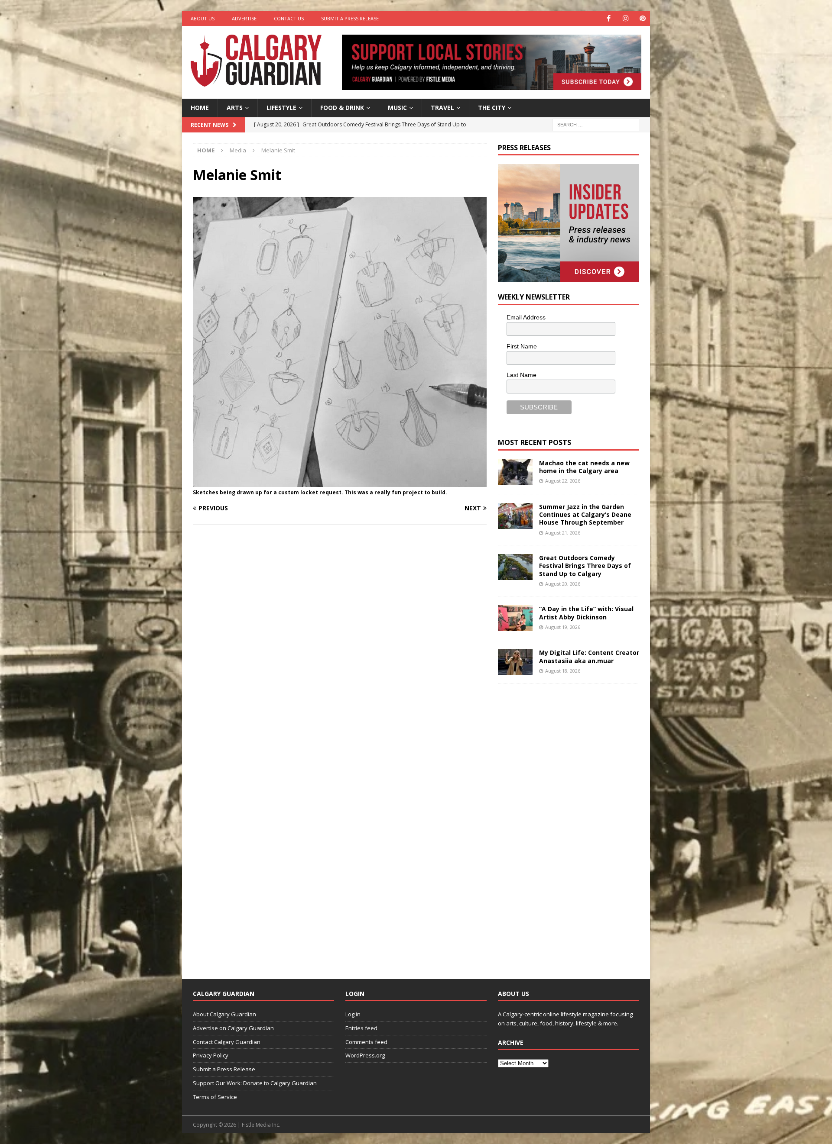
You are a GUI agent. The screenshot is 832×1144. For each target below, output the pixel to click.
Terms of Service (215, 1097)
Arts (235, 107)
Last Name (521, 374)
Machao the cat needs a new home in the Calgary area (584, 467)
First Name (522, 346)
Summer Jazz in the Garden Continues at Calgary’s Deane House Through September (585, 514)
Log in (353, 1014)
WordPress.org (365, 1055)
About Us (202, 18)
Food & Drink (342, 107)
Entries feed (361, 1028)
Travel (442, 107)
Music (397, 107)
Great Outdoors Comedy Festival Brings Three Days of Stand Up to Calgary (585, 565)
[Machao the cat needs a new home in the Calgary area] (515, 472)
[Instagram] (625, 18)
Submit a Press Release (350, 18)
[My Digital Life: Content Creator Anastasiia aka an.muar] (515, 662)
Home (200, 107)
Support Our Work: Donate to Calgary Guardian (255, 1083)
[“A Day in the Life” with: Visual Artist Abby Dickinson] (515, 618)
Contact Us (289, 18)
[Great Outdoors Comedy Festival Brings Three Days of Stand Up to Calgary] (515, 567)
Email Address (526, 317)
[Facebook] (608, 18)
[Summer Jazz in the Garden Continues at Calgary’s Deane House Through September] (515, 516)
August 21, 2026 (562, 532)
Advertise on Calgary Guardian (233, 1028)
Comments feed (366, 1042)
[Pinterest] (642, 18)
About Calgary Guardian (224, 1014)
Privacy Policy (210, 1055)
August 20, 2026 (562, 583)
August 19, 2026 (562, 627)
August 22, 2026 (562, 480)
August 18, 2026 (562, 670)
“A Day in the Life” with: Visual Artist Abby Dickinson (586, 613)
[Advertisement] (563, 824)
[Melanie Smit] (340, 482)
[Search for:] (595, 124)
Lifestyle (281, 107)
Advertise (244, 18)
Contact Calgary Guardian (226, 1042)
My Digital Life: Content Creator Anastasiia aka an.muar (589, 656)
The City (491, 107)
